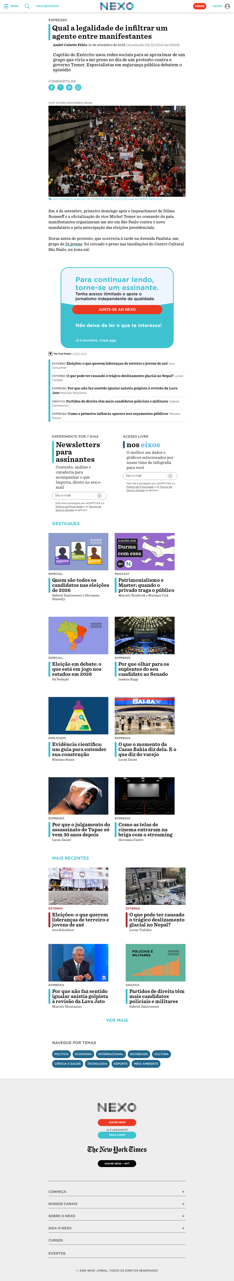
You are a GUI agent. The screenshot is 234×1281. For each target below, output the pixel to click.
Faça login (117, 1135)
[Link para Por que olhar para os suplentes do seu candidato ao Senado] (145, 635)
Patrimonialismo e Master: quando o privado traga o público (146, 585)
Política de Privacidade (69, 506)
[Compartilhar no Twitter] (60, 87)
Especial (55, 574)
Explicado (57, 738)
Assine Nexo (117, 1122)
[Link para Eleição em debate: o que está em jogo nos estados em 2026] (78, 635)
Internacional (111, 1054)
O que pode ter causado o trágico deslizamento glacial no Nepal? (120, 376)
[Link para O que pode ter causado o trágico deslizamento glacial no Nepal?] (156, 886)
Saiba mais (79, 353)
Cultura (161, 1054)
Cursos (55, 1240)
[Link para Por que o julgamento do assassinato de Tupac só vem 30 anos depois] (78, 796)
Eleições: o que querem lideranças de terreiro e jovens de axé (117, 363)
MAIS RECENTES (47, 6)
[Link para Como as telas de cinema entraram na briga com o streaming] (145, 796)
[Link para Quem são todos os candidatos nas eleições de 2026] (78, 552)
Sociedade (139, 1054)
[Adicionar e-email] (99, 496)
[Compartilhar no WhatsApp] (78, 87)
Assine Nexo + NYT (117, 1163)
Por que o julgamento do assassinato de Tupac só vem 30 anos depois (81, 829)
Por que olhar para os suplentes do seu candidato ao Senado (143, 669)
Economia (83, 1054)
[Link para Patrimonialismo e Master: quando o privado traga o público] (145, 552)
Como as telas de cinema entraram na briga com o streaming (145, 829)
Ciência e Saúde (67, 1063)
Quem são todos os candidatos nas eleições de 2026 (80, 585)
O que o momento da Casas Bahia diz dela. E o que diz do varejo (147, 749)
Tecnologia (97, 1063)
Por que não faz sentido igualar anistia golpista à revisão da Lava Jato (80, 996)
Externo (59, 363)
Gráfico (58, 401)
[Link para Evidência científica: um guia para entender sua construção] (78, 716)
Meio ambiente (146, 1063)
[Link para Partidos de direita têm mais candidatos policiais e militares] (156, 963)
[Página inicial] (117, 6)
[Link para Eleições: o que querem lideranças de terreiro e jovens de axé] (78, 886)
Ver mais (117, 1020)
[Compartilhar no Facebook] (51, 87)
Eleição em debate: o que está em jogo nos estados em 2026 (76, 669)
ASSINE (200, 6)
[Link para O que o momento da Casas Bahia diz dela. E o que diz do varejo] (145, 716)
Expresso (59, 388)
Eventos (56, 1253)
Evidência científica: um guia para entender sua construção (79, 749)
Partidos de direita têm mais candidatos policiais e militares (117, 401)
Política (61, 1054)
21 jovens (73, 244)
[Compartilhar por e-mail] (69, 87)
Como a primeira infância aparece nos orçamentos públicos (118, 414)
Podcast (122, 574)
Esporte (121, 1063)
